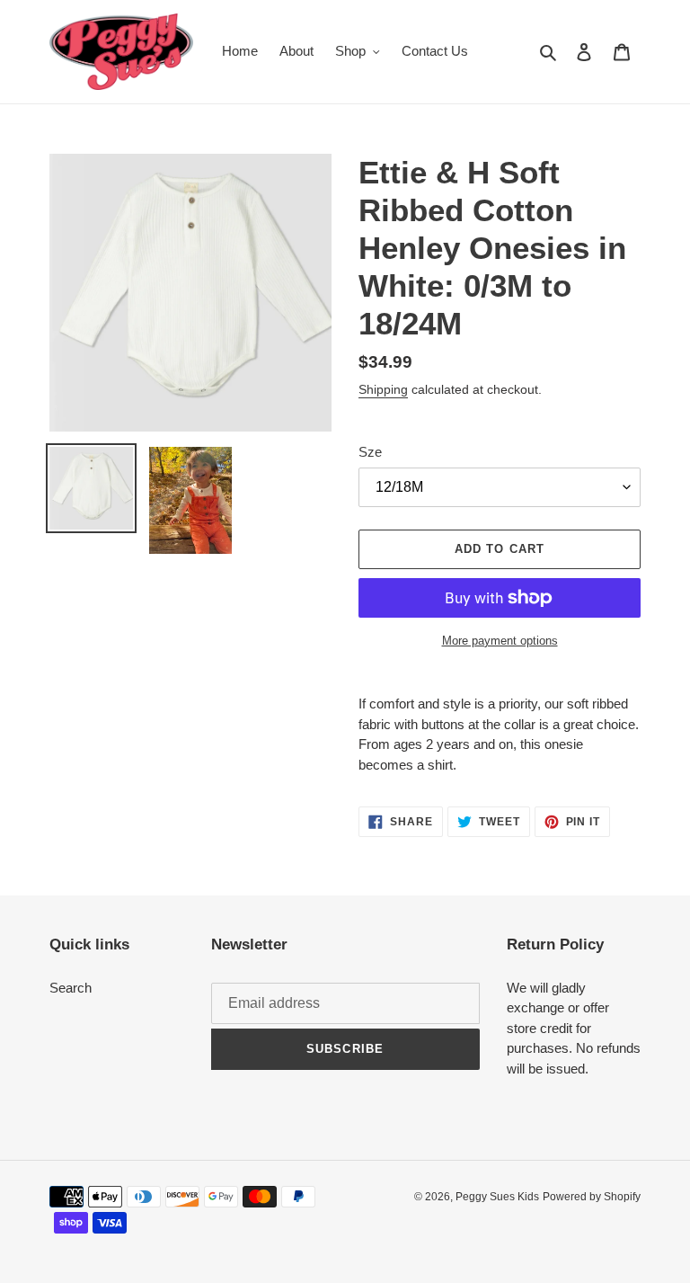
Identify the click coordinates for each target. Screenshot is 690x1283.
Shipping (383, 389)
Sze (370, 451)
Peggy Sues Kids (497, 1196)
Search (70, 987)
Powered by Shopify (592, 1196)
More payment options (500, 640)
